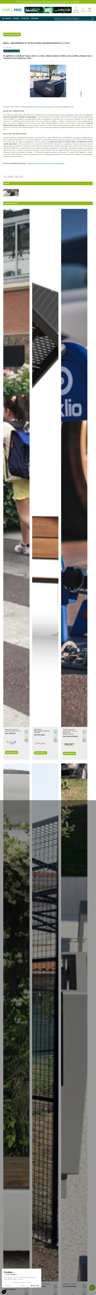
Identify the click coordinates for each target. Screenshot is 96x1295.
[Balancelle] (45, 468)
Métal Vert (49, 154)
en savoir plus (12, 752)
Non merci (8, 1285)
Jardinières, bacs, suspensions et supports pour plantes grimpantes (45, 163)
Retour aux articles (13, 34)
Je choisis (21, 1285)
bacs (5, 177)
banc (39, 119)
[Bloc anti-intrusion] (16, 468)
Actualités (25, 18)
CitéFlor (43, 142)
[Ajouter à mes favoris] (26, 736)
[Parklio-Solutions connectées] (74, 468)
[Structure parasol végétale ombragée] (16, 1022)
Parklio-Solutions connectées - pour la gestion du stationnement (70, 732)
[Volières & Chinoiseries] (45, 1022)
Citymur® (64, 148)
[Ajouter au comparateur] (26, 740)
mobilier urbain (18, 177)
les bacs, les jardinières (66, 115)
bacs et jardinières (46, 107)
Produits (8, 18)
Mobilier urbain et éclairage (11, 51)
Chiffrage (34, 18)
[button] (4, 1292)
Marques (16, 18)
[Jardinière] (74, 1022)
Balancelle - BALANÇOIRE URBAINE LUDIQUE (42, 731)
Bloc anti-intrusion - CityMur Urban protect (13, 730)
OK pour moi (35, 1285)
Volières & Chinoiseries (42, 1284)
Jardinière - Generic (70, 1284)
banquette (47, 119)
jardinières (10, 177)
